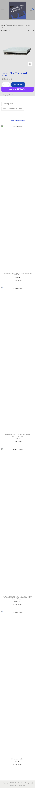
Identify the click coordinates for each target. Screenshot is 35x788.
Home (3, 25)
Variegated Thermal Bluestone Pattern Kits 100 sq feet (17, 274)
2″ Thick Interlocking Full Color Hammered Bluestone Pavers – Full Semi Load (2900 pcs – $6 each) (17, 597)
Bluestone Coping (17, 759)
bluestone (10, 25)
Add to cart (18, 84)
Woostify (22, 786)
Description (8, 104)
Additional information (12, 108)
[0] (31, 10)
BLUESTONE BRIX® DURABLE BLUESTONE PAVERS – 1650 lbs (17, 435)
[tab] (17, 104)
